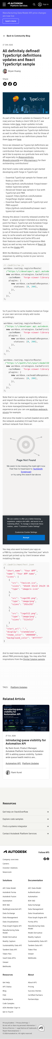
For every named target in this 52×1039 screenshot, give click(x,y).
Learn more (10, 21)
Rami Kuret (16, 772)
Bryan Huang (14, 71)
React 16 (42, 244)
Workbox (43, 229)
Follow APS (43, 852)
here (18, 124)
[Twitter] (44, 858)
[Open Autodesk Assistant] (41, 1028)
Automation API (13, 763)
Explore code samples (13, 819)
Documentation (35, 880)
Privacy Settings (22, 1023)
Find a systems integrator (15, 826)
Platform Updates (19, 687)
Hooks (17, 247)
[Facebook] (47, 858)
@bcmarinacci (31, 160)
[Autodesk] (15, 852)
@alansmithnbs (26, 157)
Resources (8, 974)
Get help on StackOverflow (15, 811)
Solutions (7, 880)
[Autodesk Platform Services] (18, 4)
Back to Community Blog (18, 35)
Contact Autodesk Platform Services (20, 833)
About (31, 974)
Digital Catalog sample (34, 659)
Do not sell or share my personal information (19, 1025)
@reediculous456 (11, 160)
